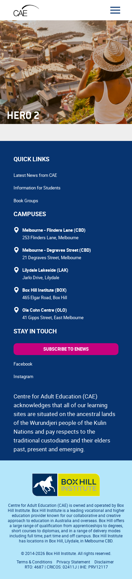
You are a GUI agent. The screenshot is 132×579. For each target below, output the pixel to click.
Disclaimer (104, 561)
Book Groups (26, 201)
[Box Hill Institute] (66, 494)
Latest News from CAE (35, 175)
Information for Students (37, 188)
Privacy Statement (73, 561)
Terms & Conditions (34, 561)
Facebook (23, 364)
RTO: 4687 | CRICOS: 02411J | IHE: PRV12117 (67, 567)
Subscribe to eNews (66, 349)
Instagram (23, 376)
